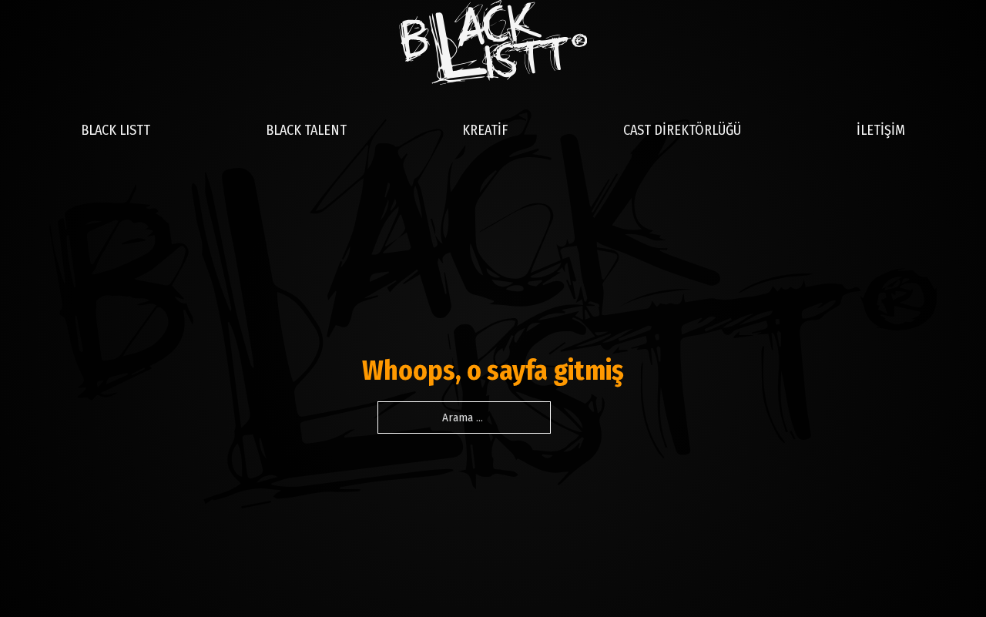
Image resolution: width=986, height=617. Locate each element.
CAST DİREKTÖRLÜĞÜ (682, 130)
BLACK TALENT (306, 130)
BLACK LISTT (115, 130)
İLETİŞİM (881, 130)
